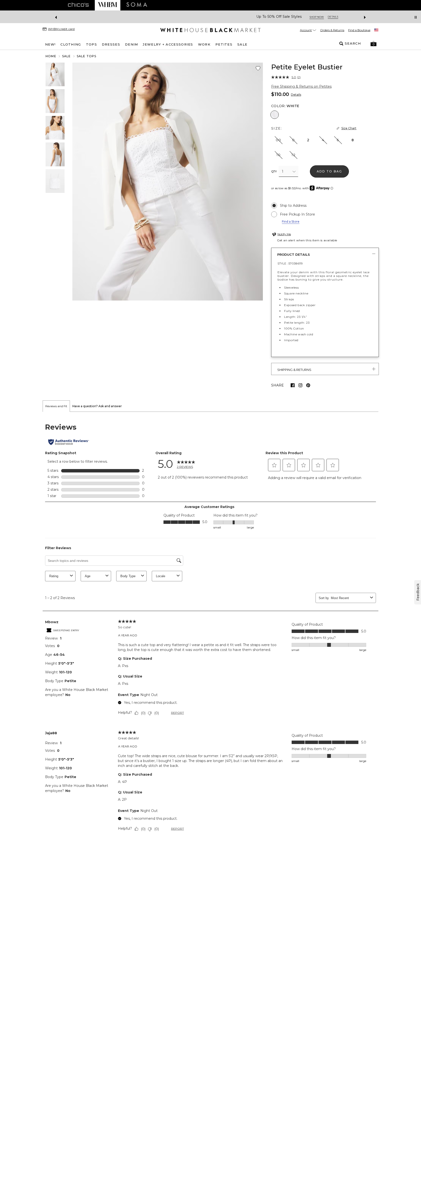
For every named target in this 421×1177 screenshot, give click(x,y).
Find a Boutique (359, 30)
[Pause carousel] (416, 17)
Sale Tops (86, 56)
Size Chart (348, 128)
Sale (66, 56)
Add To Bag (329, 171)
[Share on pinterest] (308, 385)
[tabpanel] (210, 628)
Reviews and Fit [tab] (56, 406)
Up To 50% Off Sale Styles (192, 17)
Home (51, 56)
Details (296, 94)
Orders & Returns (332, 30)
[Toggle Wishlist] (258, 68)
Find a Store (290, 221)
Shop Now (230, 17)
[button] (373, 43)
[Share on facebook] (293, 385)
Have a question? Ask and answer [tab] (97, 406)
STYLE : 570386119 (290, 263)
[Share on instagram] (300, 385)
